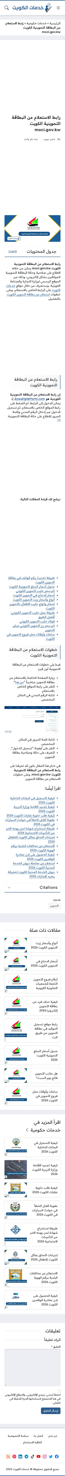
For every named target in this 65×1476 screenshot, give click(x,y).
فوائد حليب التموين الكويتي (37, 621)
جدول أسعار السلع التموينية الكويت (32, 586)
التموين (54, 905)
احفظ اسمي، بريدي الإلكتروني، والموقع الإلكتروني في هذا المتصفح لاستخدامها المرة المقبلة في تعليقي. (32, 1398)
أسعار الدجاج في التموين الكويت (34, 595)
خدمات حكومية (37, 23)
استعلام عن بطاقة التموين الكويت (28, 294)
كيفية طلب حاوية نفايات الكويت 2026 (30, 815)
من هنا (19, 682)
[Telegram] (26, 1456)
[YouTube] (38, 1456)
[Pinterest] (14, 1456)
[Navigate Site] (58, 7)
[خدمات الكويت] (32, 8)
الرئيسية (54, 23)
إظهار (13, 251)
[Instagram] (44, 1456)
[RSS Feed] (8, 1456)
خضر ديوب (49, 139)
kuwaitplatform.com (30, 399)
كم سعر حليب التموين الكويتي (35, 591)
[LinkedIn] (20, 1456)
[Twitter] (50, 1456)
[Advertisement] (32, 77)
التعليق (55, 1346)
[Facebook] (56, 1456)
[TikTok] (32, 1456)
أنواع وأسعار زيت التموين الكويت (34, 599)
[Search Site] (6, 7)
